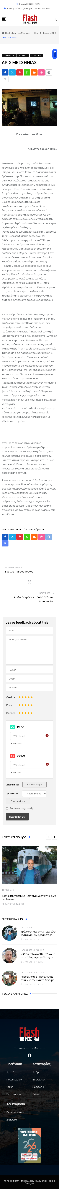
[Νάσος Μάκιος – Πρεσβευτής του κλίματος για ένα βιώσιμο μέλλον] (9, 978)
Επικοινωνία (14, 1094)
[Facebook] (29, 1055)
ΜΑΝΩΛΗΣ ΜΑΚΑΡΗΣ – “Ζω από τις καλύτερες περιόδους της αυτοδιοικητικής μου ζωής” (38, 957)
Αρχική (10, 1072)
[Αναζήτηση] (55, 19)
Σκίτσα (36, 1094)
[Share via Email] (5, 79)
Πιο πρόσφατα (15, 1112)
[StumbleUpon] (41, 72)
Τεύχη (10, 1087)
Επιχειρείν (39, 1079)
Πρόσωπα (39, 950)
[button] (48, 837)
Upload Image (12, 784)
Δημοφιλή (12, 1119)
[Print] (48, 72)
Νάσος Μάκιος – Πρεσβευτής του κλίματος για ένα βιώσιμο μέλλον (37, 980)
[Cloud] (34, 72)
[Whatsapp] (27, 72)
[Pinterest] (19, 72)
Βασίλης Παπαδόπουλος (19, 571)
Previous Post (16, 567)
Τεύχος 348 (8, 890)
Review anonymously (21, 808)
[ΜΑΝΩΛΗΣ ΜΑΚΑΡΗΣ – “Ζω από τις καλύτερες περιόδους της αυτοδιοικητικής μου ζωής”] (9, 955)
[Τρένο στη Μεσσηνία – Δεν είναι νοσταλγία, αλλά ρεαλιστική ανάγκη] (9, 933)
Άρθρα (36, 1072)
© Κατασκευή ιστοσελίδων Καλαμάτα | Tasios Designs (29, 1182)
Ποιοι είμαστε (15, 1079)
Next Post (45, 593)
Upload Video (12, 793)
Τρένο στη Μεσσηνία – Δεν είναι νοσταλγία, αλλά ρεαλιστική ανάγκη (38, 935)
